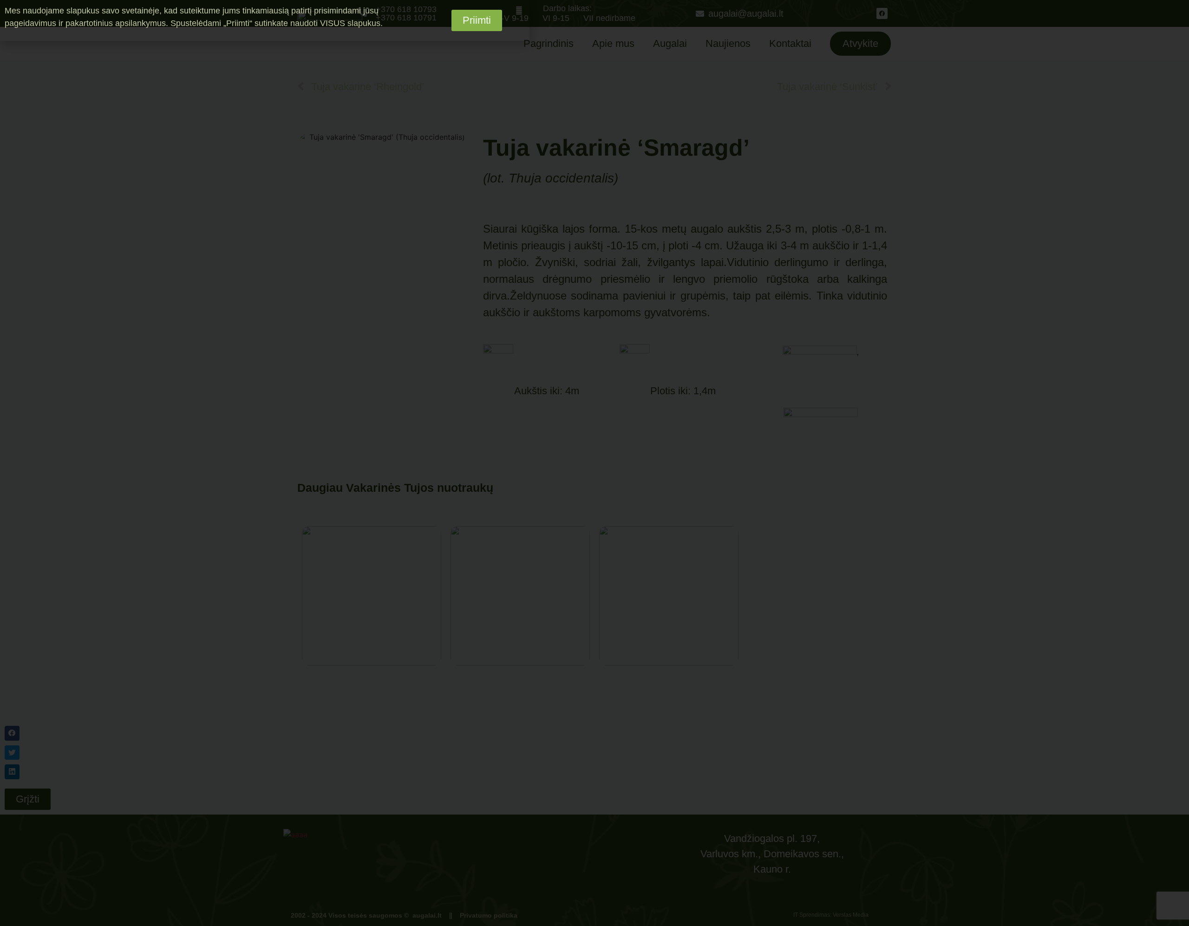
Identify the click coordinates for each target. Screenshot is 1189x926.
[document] (594, 463)
